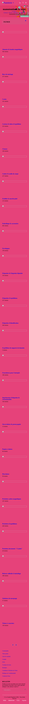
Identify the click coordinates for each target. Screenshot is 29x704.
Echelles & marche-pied (9, 198)
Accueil (14, 11)
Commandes (5, 651)
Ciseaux (4, 149)
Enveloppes (6, 248)
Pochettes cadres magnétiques (11, 499)
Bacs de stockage (7, 74)
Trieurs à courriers (8, 623)
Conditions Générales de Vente (9, 670)
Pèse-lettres (5, 474)
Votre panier (5, 653)
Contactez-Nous (6, 676)
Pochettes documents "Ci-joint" (12, 548)
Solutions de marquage (9, 598)
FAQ (3, 662)
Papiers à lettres (7, 449)
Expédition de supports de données (13, 348)
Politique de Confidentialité (9, 673)
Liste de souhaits (6, 656)
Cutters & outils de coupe (10, 174)
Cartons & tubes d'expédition (11, 124)
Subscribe (25, 689)
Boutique (4, 667)
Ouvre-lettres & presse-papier (11, 424)
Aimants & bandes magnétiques (12, 49)
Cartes (4, 99)
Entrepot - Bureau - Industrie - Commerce (14, 12)
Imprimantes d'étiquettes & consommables (11, 398)
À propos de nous (6, 665)
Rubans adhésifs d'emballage (11, 573)
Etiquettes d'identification (10, 323)
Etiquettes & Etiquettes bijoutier (12, 273)
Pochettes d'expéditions (9, 524)
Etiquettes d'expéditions (9, 298)
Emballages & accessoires (10, 223)
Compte (4, 659)
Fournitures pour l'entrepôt (11, 373)
